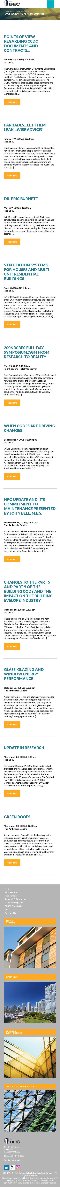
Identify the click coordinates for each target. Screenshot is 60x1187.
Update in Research (24, 747)
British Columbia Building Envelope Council (32, 1173)
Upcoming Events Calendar (14, 1032)
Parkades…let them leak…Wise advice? (25, 127)
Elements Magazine (14, 902)
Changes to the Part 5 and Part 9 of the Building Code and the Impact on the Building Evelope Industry (28, 591)
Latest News (12, 977)
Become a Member (10, 922)
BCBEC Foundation (14, 906)
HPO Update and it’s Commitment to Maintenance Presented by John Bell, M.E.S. (30, 506)
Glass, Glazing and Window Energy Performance (24, 674)
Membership (11, 895)
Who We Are (11, 892)
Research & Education (15, 899)
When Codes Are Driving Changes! (29, 428)
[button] (50, 4)
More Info (12, 102)
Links (7, 909)
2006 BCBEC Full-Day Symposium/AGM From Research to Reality (26, 352)
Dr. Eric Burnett (21, 198)
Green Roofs (17, 816)
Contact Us (10, 913)
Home (7, 888)
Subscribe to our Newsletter (20, 1086)
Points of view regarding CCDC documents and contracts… (21, 43)
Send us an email (12, 1160)
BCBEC (12, 3)
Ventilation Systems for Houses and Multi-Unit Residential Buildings (27, 272)
